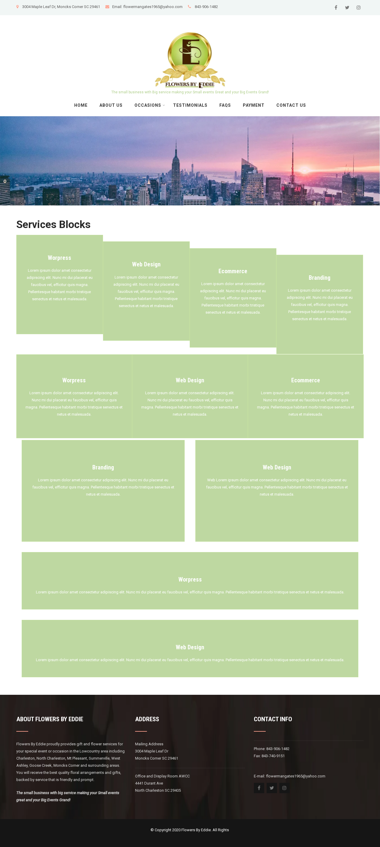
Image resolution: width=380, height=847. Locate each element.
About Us (111, 105)
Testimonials (190, 105)
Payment (254, 105)
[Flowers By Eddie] (190, 17)
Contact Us (291, 105)
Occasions (147, 105)
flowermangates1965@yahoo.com (296, 776)
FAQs (225, 105)
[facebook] (336, 7)
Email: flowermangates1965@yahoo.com (147, 6)
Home (81, 105)
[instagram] (358, 7)
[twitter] (347, 7)
